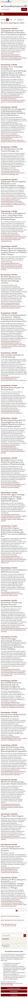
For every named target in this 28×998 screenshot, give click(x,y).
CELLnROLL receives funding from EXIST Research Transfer (14, 571)
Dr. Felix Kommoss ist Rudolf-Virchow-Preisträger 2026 (12, 150)
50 (12, 20)
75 (15, 20)
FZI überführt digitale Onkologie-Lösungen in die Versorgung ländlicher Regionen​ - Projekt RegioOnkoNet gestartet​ (13, 498)
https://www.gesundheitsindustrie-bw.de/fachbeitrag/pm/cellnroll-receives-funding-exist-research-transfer (12, 593)
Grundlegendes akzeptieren (14, 988)
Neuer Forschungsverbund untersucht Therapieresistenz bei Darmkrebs (12, 849)
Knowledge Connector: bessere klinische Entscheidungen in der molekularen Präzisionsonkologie (13, 462)
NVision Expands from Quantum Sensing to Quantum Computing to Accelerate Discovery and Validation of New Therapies (14, 251)
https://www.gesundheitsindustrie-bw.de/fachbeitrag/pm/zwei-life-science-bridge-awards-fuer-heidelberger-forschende (14, 738)
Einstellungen (14, 995)
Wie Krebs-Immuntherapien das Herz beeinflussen (12, 389)
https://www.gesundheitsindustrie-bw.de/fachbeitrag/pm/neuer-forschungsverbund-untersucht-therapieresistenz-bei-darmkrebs (10, 870)
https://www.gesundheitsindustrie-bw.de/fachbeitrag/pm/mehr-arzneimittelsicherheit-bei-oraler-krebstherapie (13, 378)
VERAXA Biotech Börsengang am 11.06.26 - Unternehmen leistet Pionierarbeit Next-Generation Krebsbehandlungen (13, 216)
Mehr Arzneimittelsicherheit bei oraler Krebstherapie (12, 356)
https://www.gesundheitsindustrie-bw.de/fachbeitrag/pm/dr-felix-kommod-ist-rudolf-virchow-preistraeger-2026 (13, 172)
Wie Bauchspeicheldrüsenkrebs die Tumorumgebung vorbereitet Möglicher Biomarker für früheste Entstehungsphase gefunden (13, 423)
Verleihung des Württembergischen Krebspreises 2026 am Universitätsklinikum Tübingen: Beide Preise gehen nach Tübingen (13, 185)
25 (8, 20)
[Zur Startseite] (14, 6)
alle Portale (6, 946)
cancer (4, 941)
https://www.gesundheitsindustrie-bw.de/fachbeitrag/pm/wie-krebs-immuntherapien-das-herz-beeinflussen (11, 411)
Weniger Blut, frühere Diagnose (12, 816)
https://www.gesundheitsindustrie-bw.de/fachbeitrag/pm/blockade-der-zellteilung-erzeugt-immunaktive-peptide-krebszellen (12, 806)
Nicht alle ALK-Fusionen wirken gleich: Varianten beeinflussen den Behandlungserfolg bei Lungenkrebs (14, 749)
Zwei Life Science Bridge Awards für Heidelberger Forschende (13, 716)
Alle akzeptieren (14, 991)
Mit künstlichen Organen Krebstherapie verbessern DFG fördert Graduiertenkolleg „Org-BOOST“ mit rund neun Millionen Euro (13, 532)
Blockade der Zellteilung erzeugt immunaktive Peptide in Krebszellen (14, 783)
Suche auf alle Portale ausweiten (11, 916)
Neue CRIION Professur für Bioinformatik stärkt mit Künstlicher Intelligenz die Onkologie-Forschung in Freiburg (13, 686)
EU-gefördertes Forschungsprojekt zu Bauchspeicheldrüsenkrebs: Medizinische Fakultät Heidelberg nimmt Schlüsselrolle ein (13, 112)
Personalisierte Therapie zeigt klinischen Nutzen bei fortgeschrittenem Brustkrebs (11, 605)
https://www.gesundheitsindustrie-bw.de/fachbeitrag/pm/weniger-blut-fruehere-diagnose (13, 837)
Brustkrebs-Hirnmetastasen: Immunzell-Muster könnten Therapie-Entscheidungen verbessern (11, 280)
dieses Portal (6, 945)
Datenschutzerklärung (7, 983)
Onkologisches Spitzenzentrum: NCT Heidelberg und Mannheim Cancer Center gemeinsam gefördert (13, 33)
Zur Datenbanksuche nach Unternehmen (13, 920)
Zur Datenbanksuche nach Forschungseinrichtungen (9, 924)
